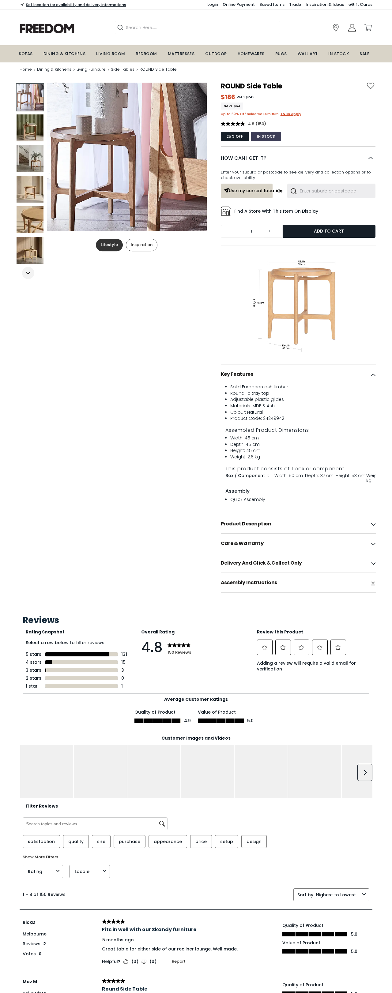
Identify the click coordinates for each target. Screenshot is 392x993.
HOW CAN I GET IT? (243, 158)
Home (26, 69)
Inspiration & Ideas (325, 4)
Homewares (251, 54)
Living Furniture (91, 69)
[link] (63, 29)
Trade (295, 4)
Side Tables (122, 69)
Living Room (110, 54)
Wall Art (308, 54)
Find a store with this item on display (276, 211)
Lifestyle (109, 245)
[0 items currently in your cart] (368, 27)
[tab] (298, 374)
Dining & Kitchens (64, 54)
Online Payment (239, 4)
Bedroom (146, 54)
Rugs (281, 54)
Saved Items (272, 4)
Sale (364, 54)
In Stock (338, 54)
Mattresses (181, 54)
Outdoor (216, 54)
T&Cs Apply (291, 113)
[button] (298, 158)
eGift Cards (360, 4)
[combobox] (331, 191)
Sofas (25, 54)
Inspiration (142, 245)
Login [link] (212, 4)
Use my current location (251, 191)
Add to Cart (329, 231)
